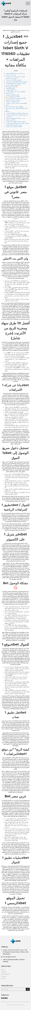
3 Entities (3, 972)
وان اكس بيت (15, 218)
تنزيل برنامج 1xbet (10, 120)
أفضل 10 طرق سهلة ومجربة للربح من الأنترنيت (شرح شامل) (15, 77)
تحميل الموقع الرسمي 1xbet (13, 96)
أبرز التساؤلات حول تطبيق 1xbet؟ (14, 126)
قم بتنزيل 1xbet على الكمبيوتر (13, 85)
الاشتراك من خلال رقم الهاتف (13, 100)
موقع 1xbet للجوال (10, 88)
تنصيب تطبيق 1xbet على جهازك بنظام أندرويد (17, 115)
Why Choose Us (5, 974)
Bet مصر (8, 111)
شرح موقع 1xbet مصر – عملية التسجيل (15, 118)
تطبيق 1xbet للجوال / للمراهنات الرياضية (15, 83)
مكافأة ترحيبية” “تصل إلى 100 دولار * (15, 106)
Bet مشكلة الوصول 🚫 (11, 86)
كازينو (7, 105)
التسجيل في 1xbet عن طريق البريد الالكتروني (17, 113)
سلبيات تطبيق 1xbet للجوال (12, 95)
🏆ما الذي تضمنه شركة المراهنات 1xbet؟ (16, 98)
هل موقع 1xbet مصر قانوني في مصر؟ (15, 73)
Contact (3, 978)
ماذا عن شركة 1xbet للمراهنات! (13, 80)
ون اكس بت (9, 116)
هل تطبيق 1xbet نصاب (11, 90)
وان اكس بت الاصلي (11, 75)
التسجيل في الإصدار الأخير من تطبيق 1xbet (16, 103)
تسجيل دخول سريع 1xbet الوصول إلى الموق (16, 81)
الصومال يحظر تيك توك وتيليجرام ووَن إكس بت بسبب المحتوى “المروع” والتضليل (17, 124)
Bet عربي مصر (9, 93)
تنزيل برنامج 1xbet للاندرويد (12, 101)
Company (4, 976)
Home (3, 969)
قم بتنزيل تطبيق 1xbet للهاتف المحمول (15, 121)
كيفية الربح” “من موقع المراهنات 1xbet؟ (15, 91)
